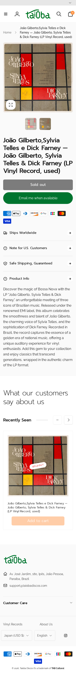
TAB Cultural (58, 668)
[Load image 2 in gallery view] (45, 124)
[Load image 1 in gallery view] (31, 124)
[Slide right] (68, 77)
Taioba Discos (26, 668)
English (42, 635)
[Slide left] (7, 77)
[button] (5, 14)
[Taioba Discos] (15, 564)
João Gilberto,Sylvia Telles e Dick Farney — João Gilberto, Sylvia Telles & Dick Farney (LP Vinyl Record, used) (37, 507)
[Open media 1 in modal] (38, 77)
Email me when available (38, 198)
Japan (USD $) (14, 635)
